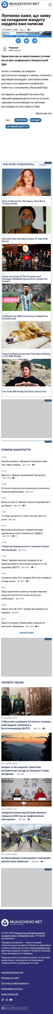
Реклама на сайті (10, 978)
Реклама (26, 34)
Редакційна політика (12, 988)
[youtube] (11, 1000)
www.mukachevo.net (40, 948)
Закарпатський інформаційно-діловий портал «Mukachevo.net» (23, 934)
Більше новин (26, 633)
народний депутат (17, 126)
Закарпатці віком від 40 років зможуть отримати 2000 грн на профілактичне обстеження (23, 816)
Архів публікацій (9, 994)
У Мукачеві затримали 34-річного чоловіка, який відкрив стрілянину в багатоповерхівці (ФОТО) (26, 725)
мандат (35, 120)
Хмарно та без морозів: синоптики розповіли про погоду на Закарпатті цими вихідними (25, 770)
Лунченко (21, 120)
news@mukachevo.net (12, 972)
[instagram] (6, 1000)
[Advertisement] (26, 419)
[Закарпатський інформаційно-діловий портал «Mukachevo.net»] (20, 4)
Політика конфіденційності (15, 983)
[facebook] (2, 1000)
